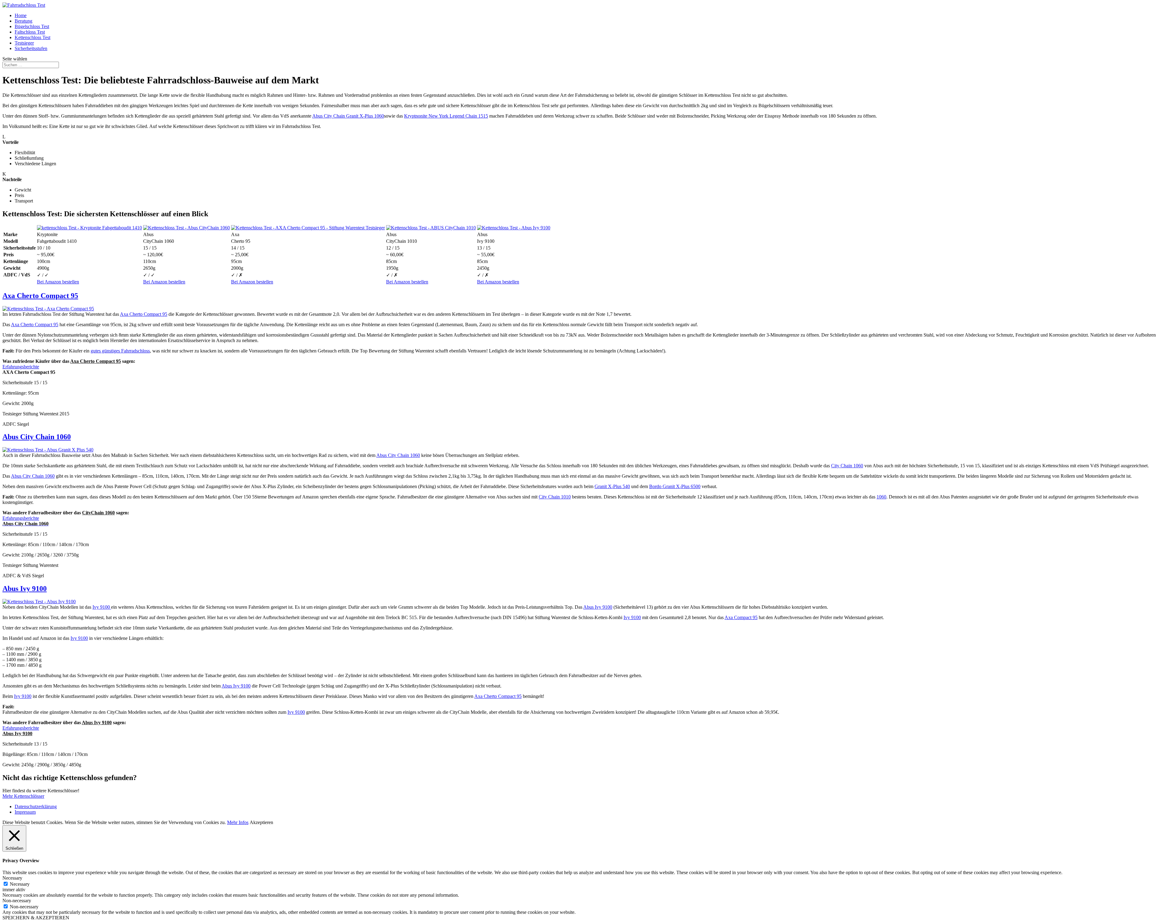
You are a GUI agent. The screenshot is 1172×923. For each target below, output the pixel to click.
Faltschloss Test (30, 32)
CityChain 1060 (98, 512)
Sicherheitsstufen (31, 48)
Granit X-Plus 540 (612, 486)
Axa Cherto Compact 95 (40, 296)
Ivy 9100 (101, 607)
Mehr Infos (237, 822)
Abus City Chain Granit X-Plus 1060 (348, 116)
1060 (881, 496)
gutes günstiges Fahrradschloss (120, 350)
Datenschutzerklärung (36, 806)
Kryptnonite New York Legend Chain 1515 (446, 116)
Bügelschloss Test (32, 26)
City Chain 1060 (847, 465)
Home (21, 15)
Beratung (23, 21)
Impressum (25, 812)
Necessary (20, 884)
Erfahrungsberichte (20, 366)
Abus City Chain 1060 (36, 437)
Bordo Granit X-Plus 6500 (674, 486)
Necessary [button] (12, 878)
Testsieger (24, 43)
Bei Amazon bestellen (58, 281)
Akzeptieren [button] (261, 822)
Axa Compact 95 (741, 617)
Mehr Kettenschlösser (23, 796)
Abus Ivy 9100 (24, 589)
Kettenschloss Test (32, 37)
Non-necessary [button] (16, 900)
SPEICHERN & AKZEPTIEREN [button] (35, 917)
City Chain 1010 (555, 496)
